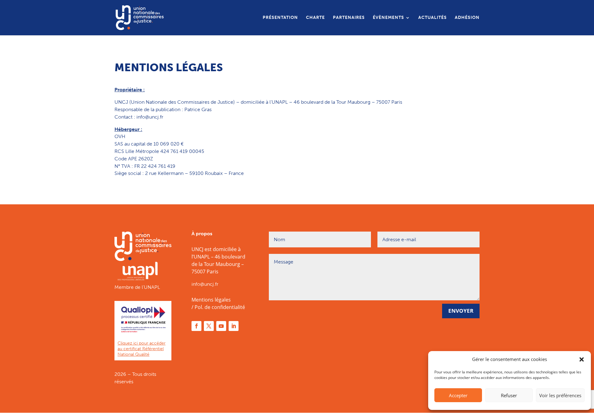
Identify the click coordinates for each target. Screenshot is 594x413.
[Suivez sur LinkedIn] (234, 326)
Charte (315, 17)
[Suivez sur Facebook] (196, 326)
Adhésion (467, 17)
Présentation (280, 17)
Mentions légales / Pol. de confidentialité (218, 303)
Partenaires (349, 17)
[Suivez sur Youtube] (221, 326)
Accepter (458, 395)
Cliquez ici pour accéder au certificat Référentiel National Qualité (142, 349)
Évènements (388, 17)
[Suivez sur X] (209, 326)
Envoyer (460, 310)
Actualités (432, 17)
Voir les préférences (560, 395)
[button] (582, 359)
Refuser (509, 395)
